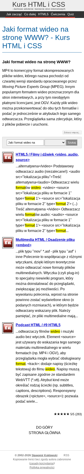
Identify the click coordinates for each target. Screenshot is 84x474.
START (2, 14)
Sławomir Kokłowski (44, 455)
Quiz (70, 14)
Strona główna (44, 433)
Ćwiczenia (58, 14)
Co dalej (30, 14)
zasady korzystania (41, 463)
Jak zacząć (14, 14)
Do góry (44, 427)
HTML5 (43, 14)
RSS (66, 455)
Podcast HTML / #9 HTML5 (38, 325)
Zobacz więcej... (72, 132)
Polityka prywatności (42, 467)
